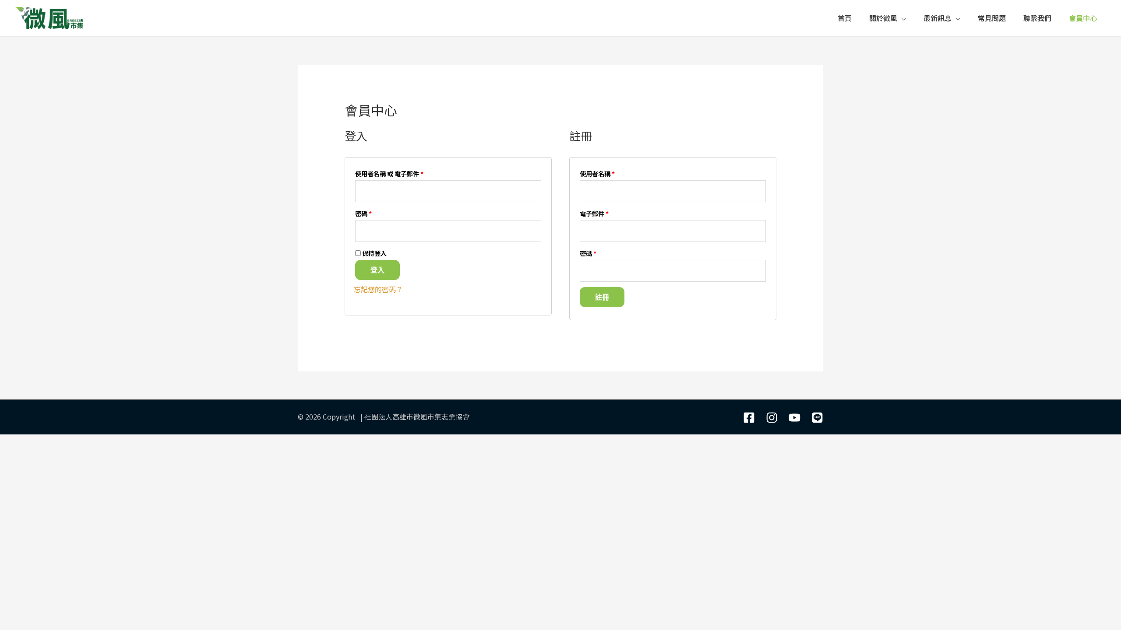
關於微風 (883, 18)
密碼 (363, 213)
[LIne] (817, 418)
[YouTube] (794, 418)
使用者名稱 (597, 173)
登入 (377, 270)
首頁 (845, 18)
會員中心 (1083, 18)
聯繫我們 (1037, 18)
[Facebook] (749, 418)
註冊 (602, 297)
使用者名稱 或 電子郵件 (389, 173)
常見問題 (992, 18)
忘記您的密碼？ (378, 289)
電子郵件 (594, 213)
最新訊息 (938, 18)
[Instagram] (772, 418)
